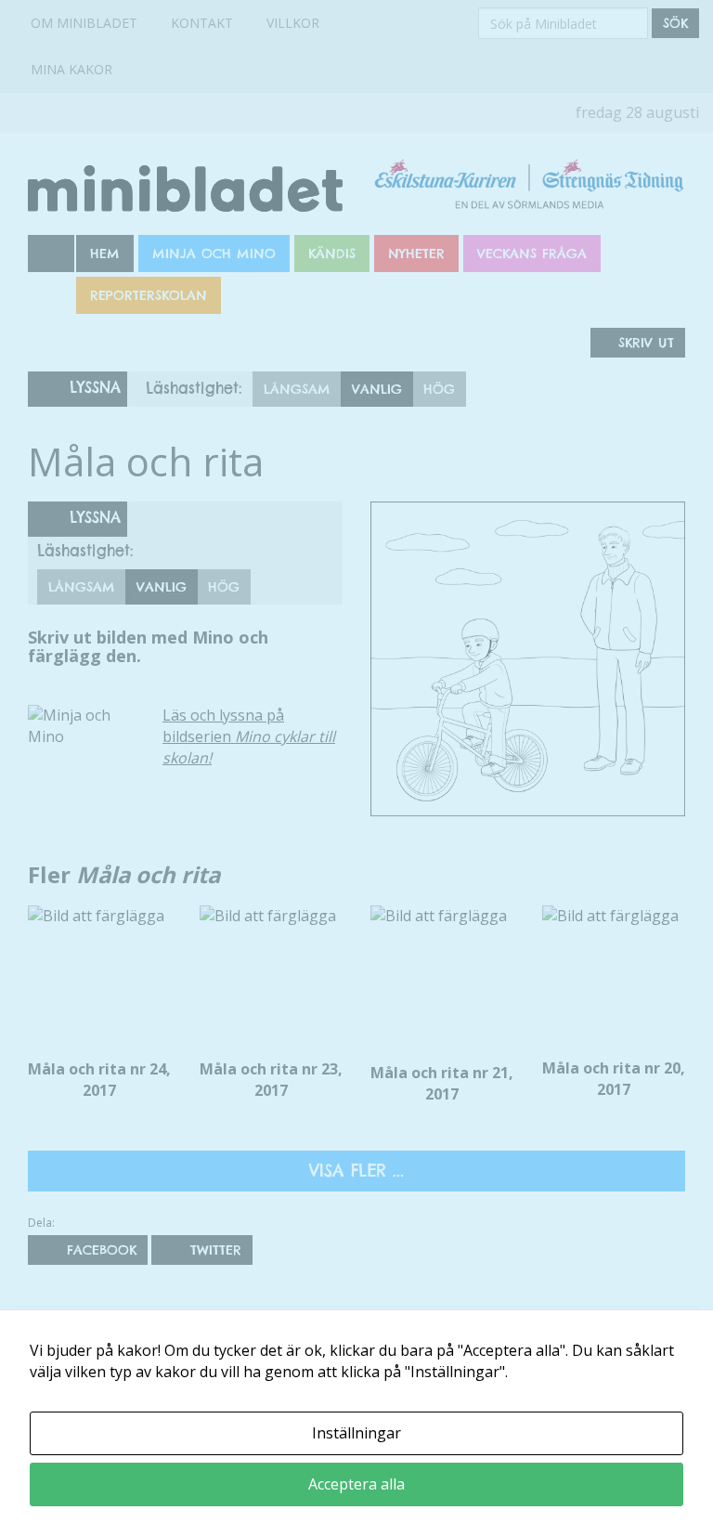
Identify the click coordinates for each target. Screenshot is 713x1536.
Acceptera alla (356, 1484)
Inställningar (356, 1433)
